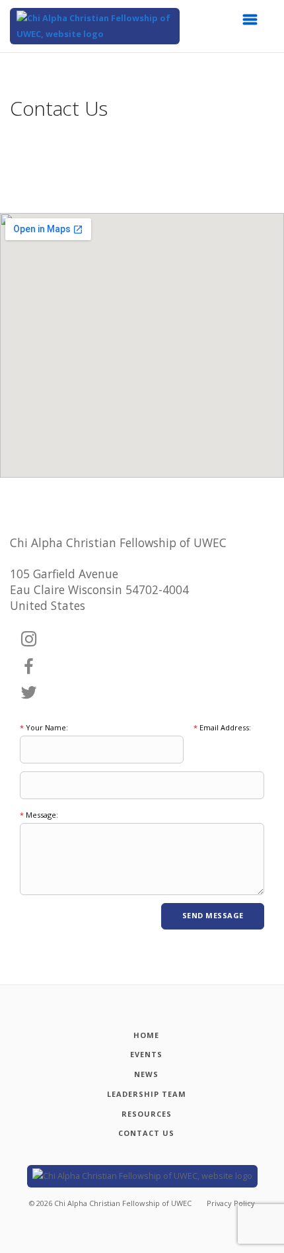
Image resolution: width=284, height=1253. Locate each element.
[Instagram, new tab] (29, 639)
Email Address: (222, 727)
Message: (39, 815)
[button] (254, 23)
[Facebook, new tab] (29, 666)
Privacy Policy (231, 1203)
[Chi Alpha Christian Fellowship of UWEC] (95, 26)
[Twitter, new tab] (29, 693)
